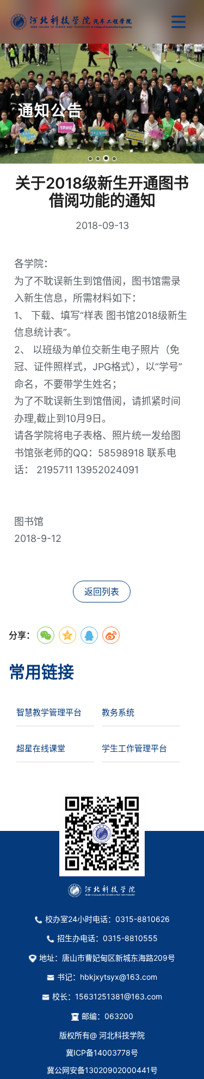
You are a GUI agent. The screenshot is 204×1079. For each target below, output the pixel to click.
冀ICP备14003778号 (102, 1052)
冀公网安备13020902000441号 (102, 1070)
